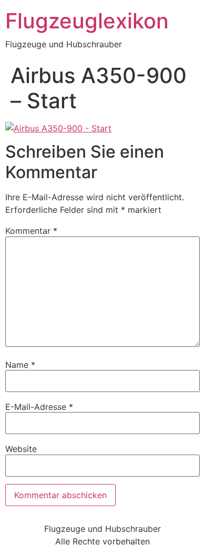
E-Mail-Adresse (39, 407)
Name (20, 365)
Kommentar (31, 230)
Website (21, 449)
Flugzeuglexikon (87, 21)
